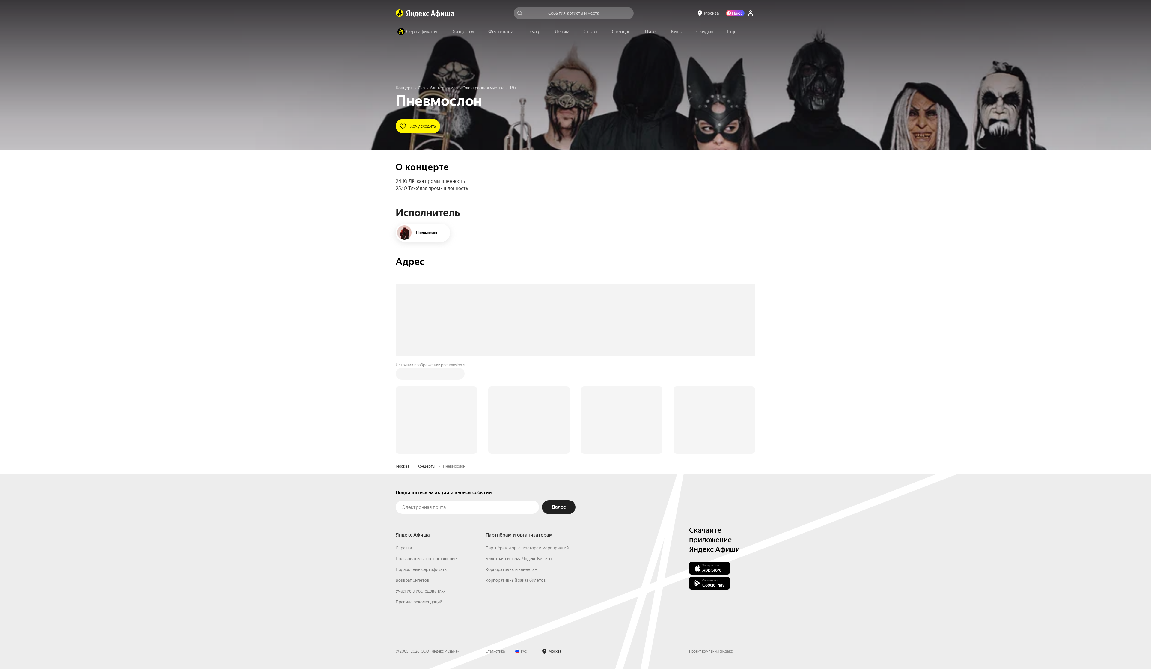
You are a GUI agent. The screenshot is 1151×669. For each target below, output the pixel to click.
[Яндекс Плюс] (735, 13)
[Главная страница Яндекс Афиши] (399, 13)
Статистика (495, 560)
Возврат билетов (412, 489)
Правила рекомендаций (419, 511)
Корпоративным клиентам (511, 478)
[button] (732, 31)
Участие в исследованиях (420, 500)
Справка (404, 457)
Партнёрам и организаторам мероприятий (527, 457)
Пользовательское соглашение (426, 467)
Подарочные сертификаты (422, 478)
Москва (402, 375)
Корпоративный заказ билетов (516, 489)
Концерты (426, 375)
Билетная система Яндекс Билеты (519, 467)
